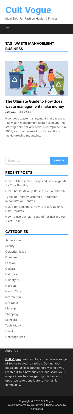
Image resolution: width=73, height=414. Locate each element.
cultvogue (10, 112)
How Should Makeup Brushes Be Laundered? (35, 191)
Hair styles (12, 280)
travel (9, 331)
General (10, 268)
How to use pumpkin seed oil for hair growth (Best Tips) (35, 219)
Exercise (11, 257)
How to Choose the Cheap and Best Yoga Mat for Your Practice (36, 183)
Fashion (10, 263)
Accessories (13, 240)
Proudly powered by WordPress (25, 404)
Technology (13, 325)
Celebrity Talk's (15, 251)
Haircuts (10, 285)
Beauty (10, 246)
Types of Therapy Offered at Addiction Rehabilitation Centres (31, 199)
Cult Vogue (28, 10)
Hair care (11, 274)
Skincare (11, 320)
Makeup (10, 308)
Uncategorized (15, 337)
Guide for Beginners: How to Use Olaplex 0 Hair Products (34, 209)
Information (13, 297)
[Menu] (7, 29)
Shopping (11, 314)
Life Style (11, 302)
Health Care (13, 291)
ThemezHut (36, 408)
